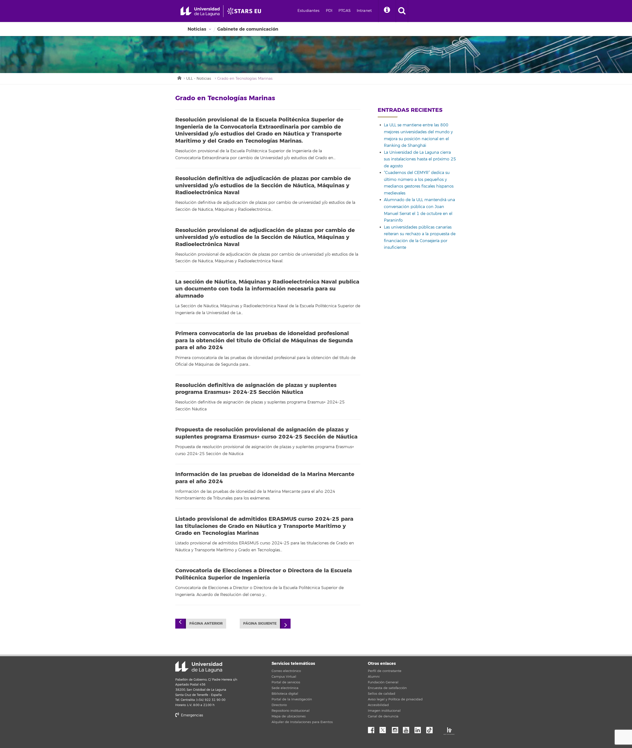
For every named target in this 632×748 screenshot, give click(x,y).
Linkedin (419, 728)
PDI (329, 10)
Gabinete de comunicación (247, 29)
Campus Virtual (284, 677)
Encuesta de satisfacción (387, 688)
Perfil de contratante (384, 671)
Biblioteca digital (285, 694)
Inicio (179, 77)
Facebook (373, 728)
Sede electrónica (285, 688)
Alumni (373, 677)
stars (212, 732)
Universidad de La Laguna (198, 666)
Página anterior (206, 623)
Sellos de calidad (381, 694)
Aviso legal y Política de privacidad (395, 699)
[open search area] (402, 11)
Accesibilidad (378, 705)
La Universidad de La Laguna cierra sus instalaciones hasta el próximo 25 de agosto (420, 159)
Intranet (364, 10)
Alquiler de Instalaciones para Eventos (302, 722)
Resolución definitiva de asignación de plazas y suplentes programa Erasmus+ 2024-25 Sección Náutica (255, 389)
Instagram (396, 728)
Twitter (384, 728)
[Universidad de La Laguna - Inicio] (201, 11)
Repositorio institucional (291, 711)
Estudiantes (308, 10)
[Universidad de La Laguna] (245, 11)
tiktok (431, 728)
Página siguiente (259, 623)
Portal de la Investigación (292, 699)
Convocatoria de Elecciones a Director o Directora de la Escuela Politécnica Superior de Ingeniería (263, 574)
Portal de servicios (286, 682)
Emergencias (191, 715)
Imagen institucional (384, 711)
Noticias (197, 29)
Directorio (279, 705)
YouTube (408, 728)
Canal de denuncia (383, 716)
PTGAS (344, 10)
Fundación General (383, 682)
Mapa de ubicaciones (289, 716)
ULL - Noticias (198, 78)
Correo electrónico (286, 671)
